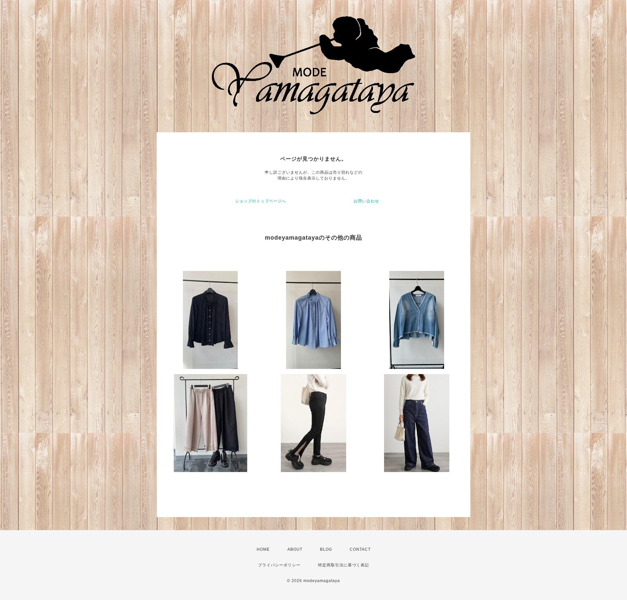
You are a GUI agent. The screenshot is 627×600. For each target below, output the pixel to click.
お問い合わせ (366, 201)
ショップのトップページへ (260, 201)
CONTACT (360, 549)
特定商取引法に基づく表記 (343, 565)
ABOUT (294, 549)
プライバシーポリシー (279, 565)
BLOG (326, 549)
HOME (263, 549)
